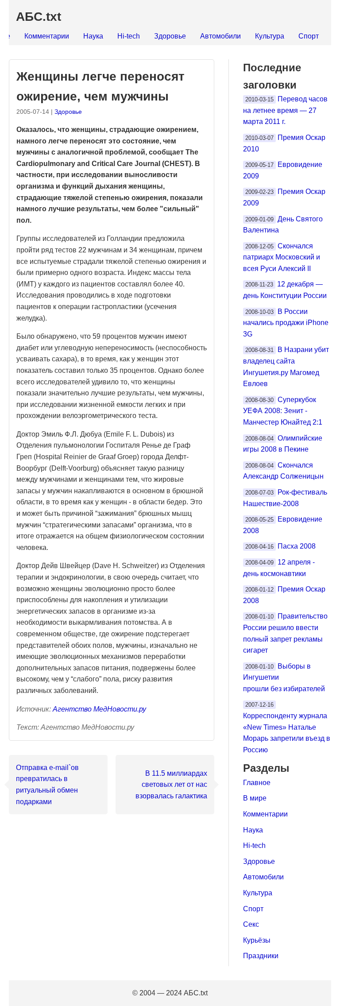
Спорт (308, 36)
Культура (269, 36)
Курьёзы (256, 940)
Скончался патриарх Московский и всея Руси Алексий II (281, 257)
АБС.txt (38, 16)
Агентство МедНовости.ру (99, 709)
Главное (256, 782)
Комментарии (46, 36)
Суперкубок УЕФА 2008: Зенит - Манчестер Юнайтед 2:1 (282, 411)
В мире (255, 798)
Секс (251, 924)
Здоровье (170, 36)
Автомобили (220, 36)
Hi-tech (128, 36)
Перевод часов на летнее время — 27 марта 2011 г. (285, 110)
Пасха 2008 (297, 546)
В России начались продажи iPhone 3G (285, 323)
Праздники (260, 956)
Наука (93, 36)
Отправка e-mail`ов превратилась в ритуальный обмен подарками (47, 784)
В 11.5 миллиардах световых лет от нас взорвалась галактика (171, 785)
